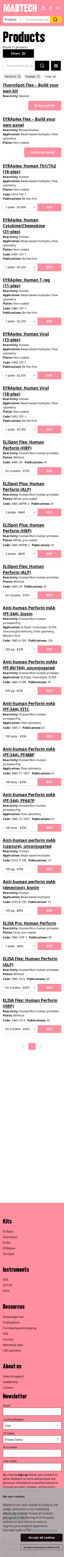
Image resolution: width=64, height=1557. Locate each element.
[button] (12, 76)
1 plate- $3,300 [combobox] (15, 429)
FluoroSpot (10, 1237)
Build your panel (43, 152)
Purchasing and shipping (19, 1328)
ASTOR (7, 1285)
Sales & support (13, 1376)
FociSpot (8, 1254)
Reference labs (13, 1345)
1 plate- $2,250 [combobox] (15, 321)
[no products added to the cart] (43, 8)
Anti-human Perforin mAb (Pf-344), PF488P (29, 752)
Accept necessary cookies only (41, 1547)
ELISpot (8, 1231)
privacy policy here (44, 1530)
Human (29, 923)
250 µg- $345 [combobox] (14, 649)
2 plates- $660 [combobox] (15, 512)
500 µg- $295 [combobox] (14, 691)
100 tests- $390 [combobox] (15, 736)
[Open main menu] (57, 8)
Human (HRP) (23, 528)
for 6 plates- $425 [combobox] (17, 987)
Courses (8, 1339)
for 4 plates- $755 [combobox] (17, 471)
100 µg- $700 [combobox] (14, 869)
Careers (8, 1387)
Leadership (10, 1382)
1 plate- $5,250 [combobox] (15, 267)
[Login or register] (50, 8)
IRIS (5, 1280)
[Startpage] (20, 11)
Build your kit (45, 106)
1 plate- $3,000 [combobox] (15, 207)
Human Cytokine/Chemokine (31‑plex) (24, 225)
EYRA (6, 1291)
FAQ (5, 1334)
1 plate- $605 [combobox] (14, 946)
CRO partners (12, 1350)
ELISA (6, 1243)
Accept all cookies (42, 1537)
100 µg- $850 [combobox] (14, 910)
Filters (15, 53)
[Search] (55, 19)
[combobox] (38, 19)
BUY (49, 207)
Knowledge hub (13, 1317)
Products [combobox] (11, 19)
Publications (11, 1322)
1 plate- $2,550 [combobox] (15, 375)
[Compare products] (56, 66)
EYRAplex (9, 1248)
